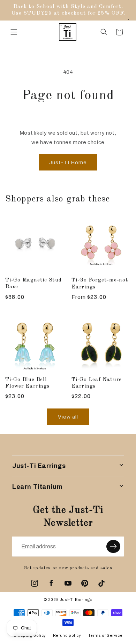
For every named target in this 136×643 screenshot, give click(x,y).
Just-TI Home (68, 162)
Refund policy (67, 635)
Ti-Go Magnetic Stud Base (33, 283)
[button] (14, 32)
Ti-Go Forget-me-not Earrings (99, 283)
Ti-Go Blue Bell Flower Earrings (27, 383)
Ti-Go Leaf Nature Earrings (96, 383)
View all (68, 417)
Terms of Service (105, 635)
